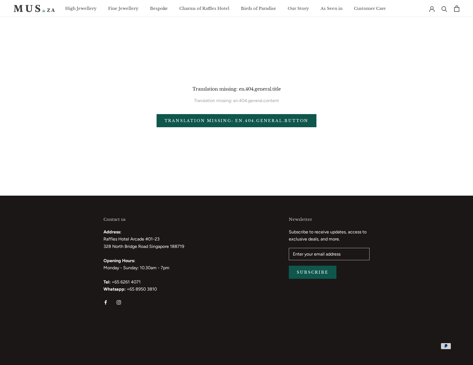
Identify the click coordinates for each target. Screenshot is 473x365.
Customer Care (370, 8)
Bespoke (159, 8)
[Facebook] (105, 302)
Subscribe (312, 272)
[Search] (444, 8)
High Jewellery (81, 8)
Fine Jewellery (123, 8)
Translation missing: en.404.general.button (237, 120)
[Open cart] (456, 8)
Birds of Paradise (258, 8)
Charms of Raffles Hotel (204, 8)
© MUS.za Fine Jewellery (44, 346)
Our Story (298, 8)
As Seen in (331, 8)
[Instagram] (119, 302)
